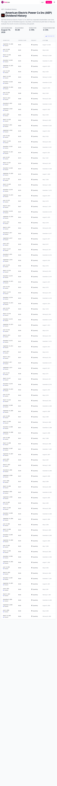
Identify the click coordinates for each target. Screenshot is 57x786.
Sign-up (49, 2)
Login (42, 2)
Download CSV (50, 36)
